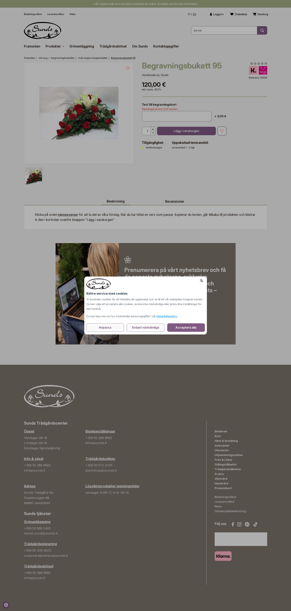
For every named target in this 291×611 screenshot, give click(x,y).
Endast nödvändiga (145, 327)
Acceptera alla (185, 327)
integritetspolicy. (167, 316)
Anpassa (105, 327)
